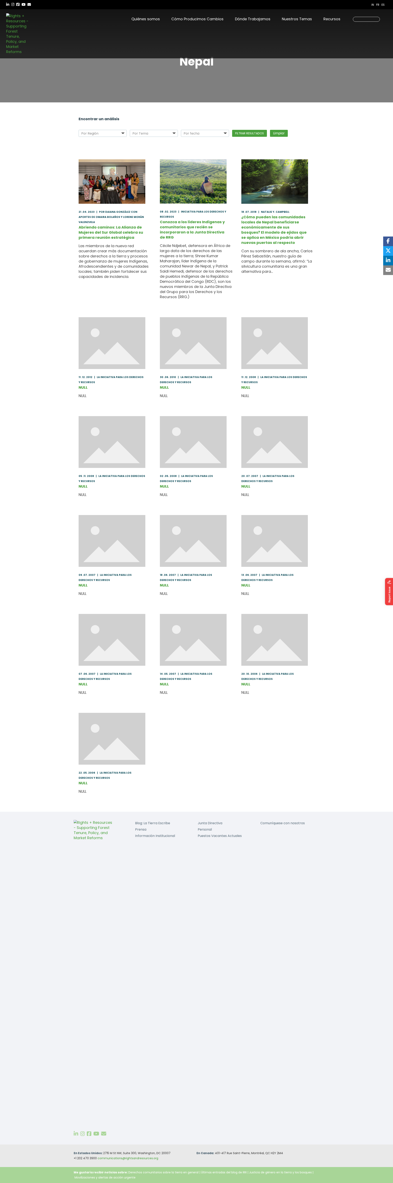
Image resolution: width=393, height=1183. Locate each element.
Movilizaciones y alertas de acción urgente (105, 1177)
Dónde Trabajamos (252, 19)
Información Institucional (155, 835)
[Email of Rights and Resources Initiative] (103, 1133)
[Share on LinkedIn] (388, 260)
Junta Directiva (210, 823)
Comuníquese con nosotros (282, 823)
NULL (83, 387)
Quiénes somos (145, 19)
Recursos (331, 19)
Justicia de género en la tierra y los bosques (280, 1172)
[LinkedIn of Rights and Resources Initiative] (76, 1133)
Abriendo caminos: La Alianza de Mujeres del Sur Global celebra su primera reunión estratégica (111, 232)
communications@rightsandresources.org (128, 1158)
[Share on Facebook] (388, 241)
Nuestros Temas (297, 19)
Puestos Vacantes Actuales (220, 835)
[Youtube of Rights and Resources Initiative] (96, 1133)
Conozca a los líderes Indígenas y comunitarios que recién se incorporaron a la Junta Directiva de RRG (192, 229)
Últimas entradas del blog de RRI (224, 1172)
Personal (205, 829)
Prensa (140, 829)
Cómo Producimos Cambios (197, 19)
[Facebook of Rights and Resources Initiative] (89, 1133)
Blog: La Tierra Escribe (152, 823)
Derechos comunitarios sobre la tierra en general (163, 1172)
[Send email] (388, 270)
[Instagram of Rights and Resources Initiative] (82, 1133)
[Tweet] (388, 251)
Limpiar (279, 133)
